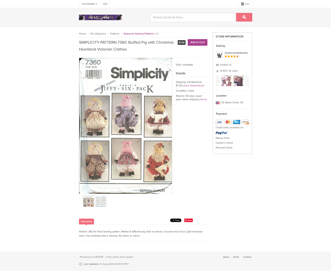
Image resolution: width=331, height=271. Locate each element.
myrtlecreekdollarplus (236, 52)
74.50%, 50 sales (228, 70)
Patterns (114, 33)
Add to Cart (197, 42)
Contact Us (225, 64)
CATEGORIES (89, 4)
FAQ (105, 4)
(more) (203, 99)
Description (86, 221)
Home (82, 33)
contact (247, 256)
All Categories (98, 33)
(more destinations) (193, 85)
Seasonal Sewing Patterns (139, 33)
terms (236, 256)
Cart (247, 4)
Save (190, 220)
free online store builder (120, 257)
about (226, 256)
